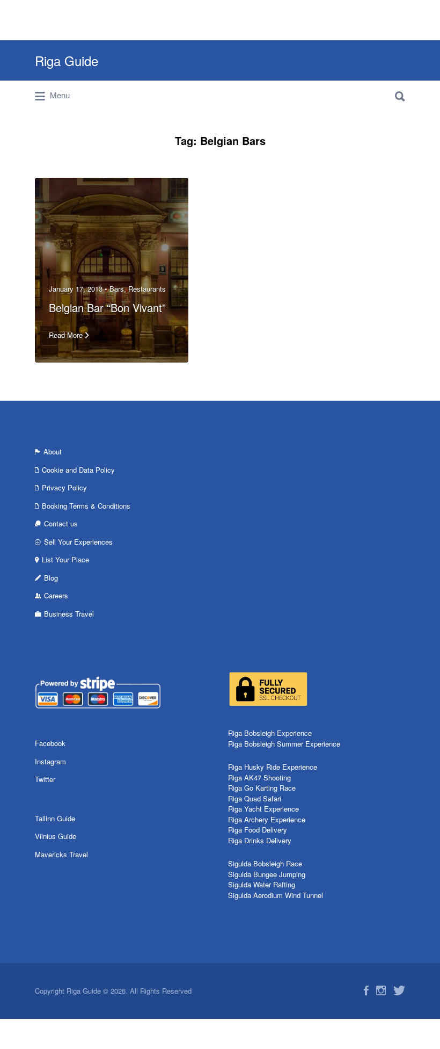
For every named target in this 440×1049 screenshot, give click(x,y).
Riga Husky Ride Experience (272, 767)
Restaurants (147, 289)
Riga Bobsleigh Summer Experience (284, 744)
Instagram (50, 761)
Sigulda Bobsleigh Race (265, 863)
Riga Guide (66, 60)
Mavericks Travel (61, 854)
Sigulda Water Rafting (261, 884)
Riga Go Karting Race (262, 788)
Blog (51, 578)
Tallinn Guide (55, 818)
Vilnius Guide (55, 836)
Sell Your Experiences (78, 542)
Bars (116, 289)
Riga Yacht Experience (263, 809)
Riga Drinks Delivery (259, 840)
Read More (66, 335)
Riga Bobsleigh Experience (270, 733)
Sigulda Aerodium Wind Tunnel (275, 895)
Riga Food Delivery (257, 829)
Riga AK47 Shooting (259, 777)
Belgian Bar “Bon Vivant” (107, 307)
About (52, 451)
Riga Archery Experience (266, 819)
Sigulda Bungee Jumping (266, 874)
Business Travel (69, 614)
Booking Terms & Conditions (86, 506)
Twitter (45, 779)
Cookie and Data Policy (78, 470)
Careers (56, 595)
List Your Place (65, 559)
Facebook (50, 743)
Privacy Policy (64, 487)
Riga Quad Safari (254, 798)
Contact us (61, 523)
